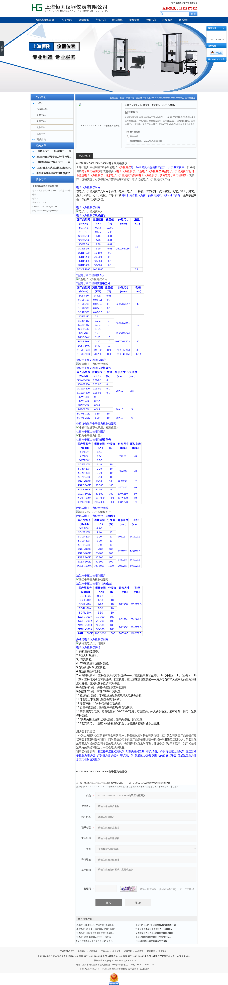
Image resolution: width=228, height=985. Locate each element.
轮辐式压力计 (43, 109)
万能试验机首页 (67, 951)
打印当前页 (135, 131)
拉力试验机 (176, 3)
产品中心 (130, 98)
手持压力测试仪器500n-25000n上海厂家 (93, 937)
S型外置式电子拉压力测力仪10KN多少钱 (94, 941)
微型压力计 (42, 115)
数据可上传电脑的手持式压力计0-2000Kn (154, 929)
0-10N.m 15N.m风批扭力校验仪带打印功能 (151, 783)
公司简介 (82, 951)
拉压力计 (41, 133)
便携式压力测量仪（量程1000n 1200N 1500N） (96, 929)
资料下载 (128, 951)
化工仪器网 (144, 969)
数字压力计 (42, 121)
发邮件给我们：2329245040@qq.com (146, 141)
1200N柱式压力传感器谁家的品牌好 (151, 941)
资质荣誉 (162, 951)
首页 (122, 98)
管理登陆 (123, 969)
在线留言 (139, 951)
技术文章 (116, 951)
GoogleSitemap (110, 969)
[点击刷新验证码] (128, 889)
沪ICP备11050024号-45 (91, 969)
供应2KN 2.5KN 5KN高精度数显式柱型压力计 (156, 925)
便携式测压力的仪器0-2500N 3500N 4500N (154, 933)
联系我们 (151, 951)
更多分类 (41, 139)
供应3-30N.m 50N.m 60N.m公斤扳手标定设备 (103, 783)
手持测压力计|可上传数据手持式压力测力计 (95, 933)
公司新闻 (93, 951)
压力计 (139, 98)
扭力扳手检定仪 (190, 3)
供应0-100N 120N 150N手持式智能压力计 (154, 937)
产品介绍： (85, 156)
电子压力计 (42, 127)
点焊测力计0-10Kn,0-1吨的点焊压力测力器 (95, 925)
